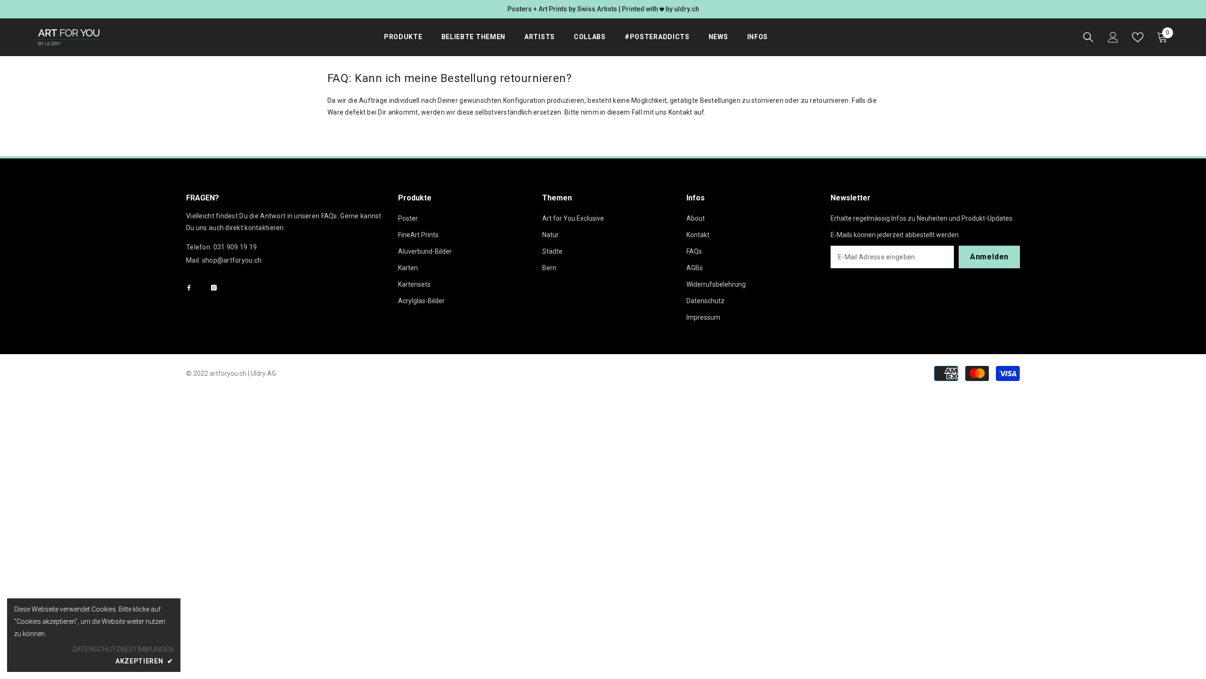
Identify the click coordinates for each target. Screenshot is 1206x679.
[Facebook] (189, 288)
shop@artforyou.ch (232, 260)
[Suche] (1088, 37)
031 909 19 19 (235, 247)
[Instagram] (214, 288)
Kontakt (680, 112)
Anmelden (989, 256)
